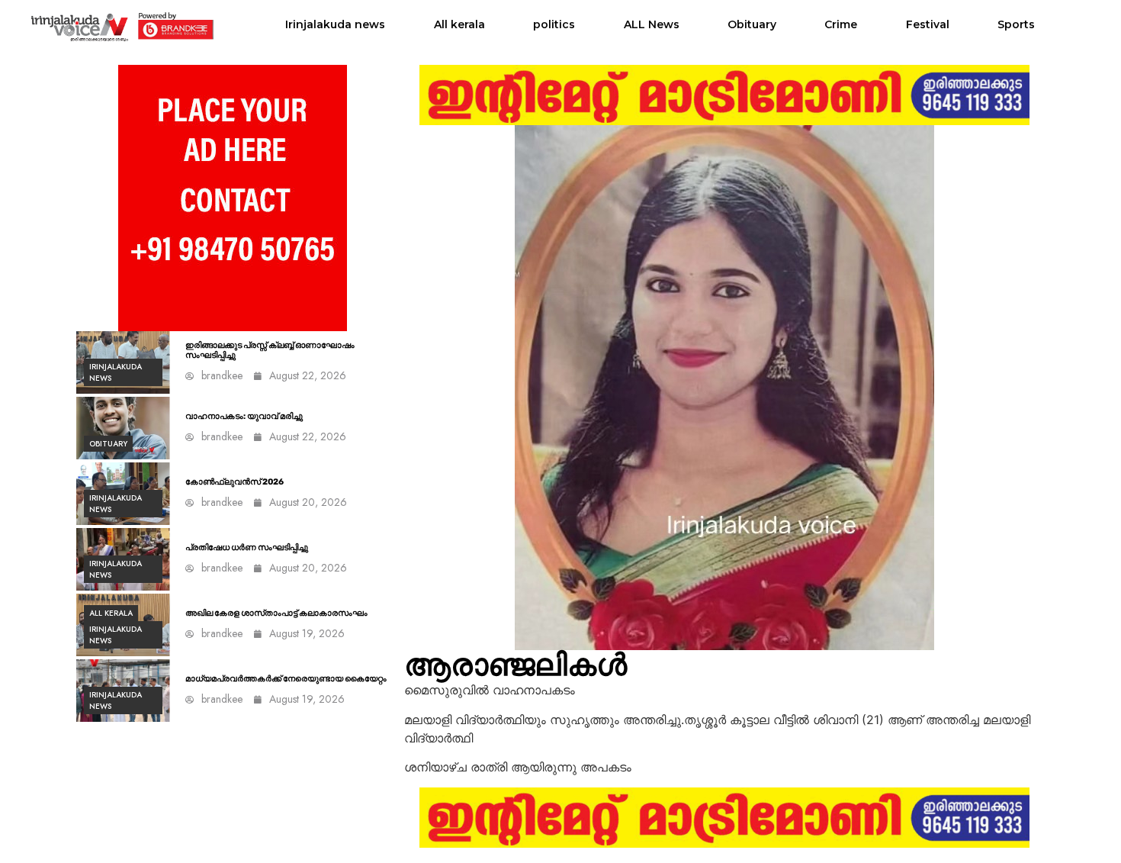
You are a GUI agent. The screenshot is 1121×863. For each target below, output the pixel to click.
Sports (1016, 24)
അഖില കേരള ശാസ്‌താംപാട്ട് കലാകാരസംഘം (276, 613)
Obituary (752, 24)
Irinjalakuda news (335, 24)
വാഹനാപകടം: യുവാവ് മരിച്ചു (244, 416)
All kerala (459, 24)
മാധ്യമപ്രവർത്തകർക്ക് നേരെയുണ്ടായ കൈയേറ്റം (286, 679)
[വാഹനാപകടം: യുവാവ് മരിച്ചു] (123, 428)
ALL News (651, 24)
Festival (927, 24)
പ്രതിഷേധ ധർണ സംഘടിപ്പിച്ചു (246, 547)
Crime (840, 24)
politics (554, 24)
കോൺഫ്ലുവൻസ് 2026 (234, 482)
